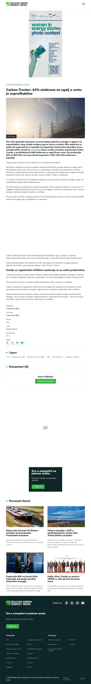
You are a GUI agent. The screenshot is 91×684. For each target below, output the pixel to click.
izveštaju (36, 149)
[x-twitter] (72, 603)
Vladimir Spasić (11, 329)
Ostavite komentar (45, 381)
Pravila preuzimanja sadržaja (55, 650)
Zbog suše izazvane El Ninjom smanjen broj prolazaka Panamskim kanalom (22, 533)
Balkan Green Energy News (21, 677)
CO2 (7, 357)
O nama (72, 644)
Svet (7, 322)
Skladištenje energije (34, 649)
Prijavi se (38, 486)
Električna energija (12, 644)
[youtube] (83, 603)
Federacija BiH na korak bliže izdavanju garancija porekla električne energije (22, 579)
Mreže (29, 644)
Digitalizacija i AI (32, 658)
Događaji (9, 667)
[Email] (23, 344)
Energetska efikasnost (34, 640)
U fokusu (9, 663)
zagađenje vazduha (72, 357)
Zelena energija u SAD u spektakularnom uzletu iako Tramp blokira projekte (62, 533)
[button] (83, 4)
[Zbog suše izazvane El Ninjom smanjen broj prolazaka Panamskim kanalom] (25, 516)
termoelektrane (57, 357)
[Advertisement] (45, 426)
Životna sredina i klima (18, 85)
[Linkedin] (18, 344)
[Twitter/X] (13, 344)
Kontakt (72, 640)
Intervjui (30, 663)
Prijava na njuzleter (54, 640)
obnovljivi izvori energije (36, 357)
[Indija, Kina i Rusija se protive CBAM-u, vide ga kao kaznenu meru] (66, 562)
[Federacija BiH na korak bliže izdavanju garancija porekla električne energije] (25, 562)
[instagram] (77, 603)
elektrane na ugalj (18, 357)
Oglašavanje (52, 644)
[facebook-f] (66, 603)
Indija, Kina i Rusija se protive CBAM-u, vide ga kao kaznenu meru (63, 579)
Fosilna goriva (11, 658)
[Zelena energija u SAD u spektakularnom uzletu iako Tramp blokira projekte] (66, 516)
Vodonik (30, 653)
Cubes (8, 680)
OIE (48, 357)
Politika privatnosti (66, 679)
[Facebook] (8, 344)
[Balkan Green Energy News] (17, 4)
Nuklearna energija (12, 653)
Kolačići (82, 679)
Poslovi (29, 667)
